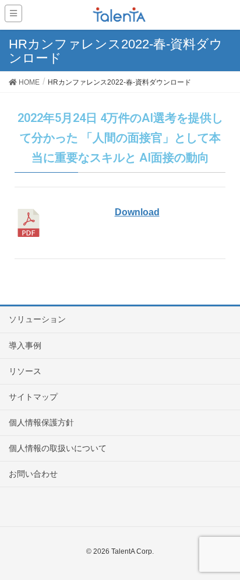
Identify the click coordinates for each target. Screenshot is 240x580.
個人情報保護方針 (41, 422)
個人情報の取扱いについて (58, 448)
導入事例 (25, 345)
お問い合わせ (33, 473)
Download (137, 212)
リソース (25, 371)
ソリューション (37, 319)
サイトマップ (33, 396)
